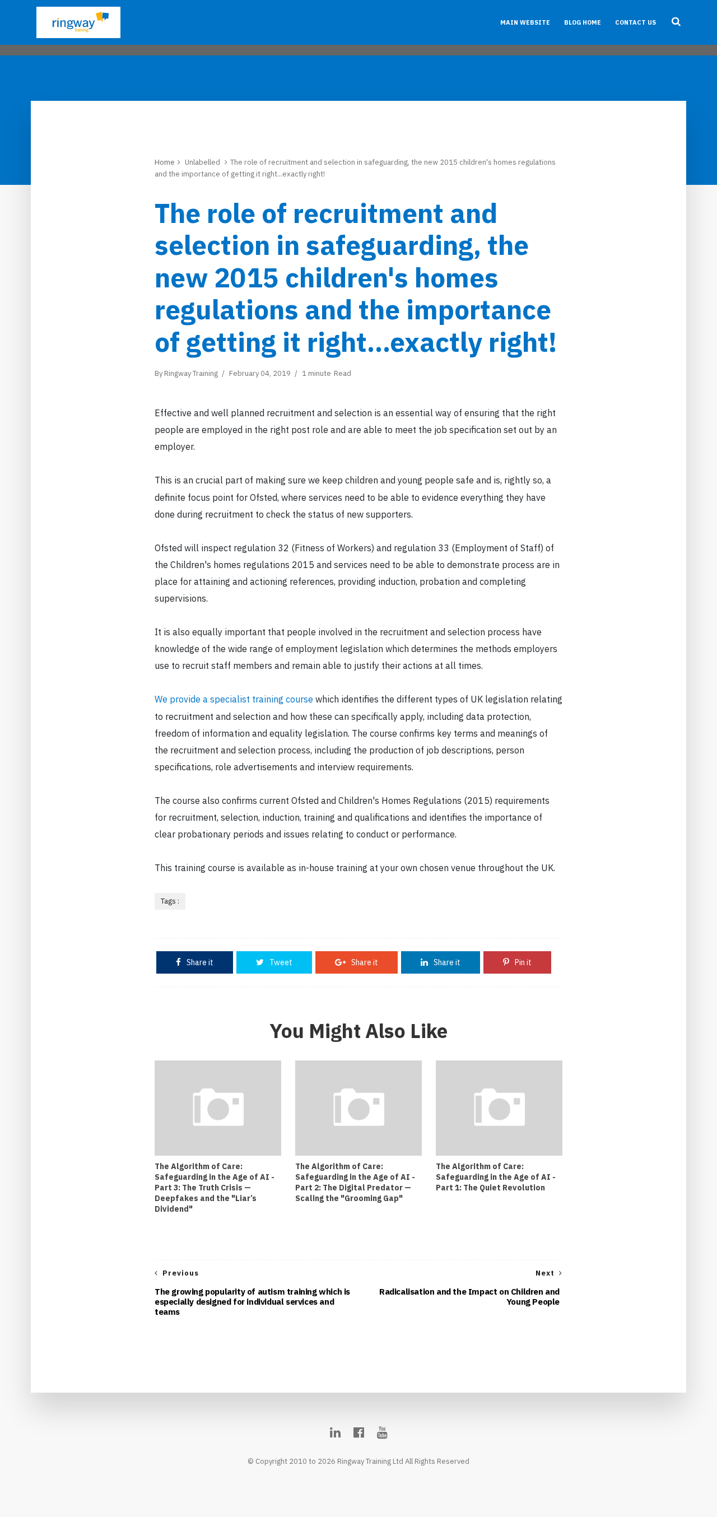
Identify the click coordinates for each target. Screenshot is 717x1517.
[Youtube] (382, 1432)
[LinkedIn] (335, 1432)
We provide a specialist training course (234, 699)
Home (165, 162)
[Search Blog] (676, 22)
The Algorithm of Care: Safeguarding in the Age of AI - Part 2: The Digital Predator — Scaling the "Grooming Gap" (355, 1182)
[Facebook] (358, 1432)
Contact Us (635, 22)
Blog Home (582, 22)
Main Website (525, 22)
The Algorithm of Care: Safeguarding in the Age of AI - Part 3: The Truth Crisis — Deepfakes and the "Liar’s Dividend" (214, 1187)
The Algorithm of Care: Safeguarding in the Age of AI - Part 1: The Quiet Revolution (496, 1177)
